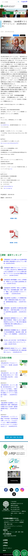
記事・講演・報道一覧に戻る (14, 437)
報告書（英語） (14, 218)
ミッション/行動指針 (9, 520)
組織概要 (21, 522)
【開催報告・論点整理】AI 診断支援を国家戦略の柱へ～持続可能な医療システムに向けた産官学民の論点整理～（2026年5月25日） (15, 310)
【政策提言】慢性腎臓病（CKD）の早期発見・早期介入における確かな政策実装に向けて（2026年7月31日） (15, 281)
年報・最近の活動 (8, 524)
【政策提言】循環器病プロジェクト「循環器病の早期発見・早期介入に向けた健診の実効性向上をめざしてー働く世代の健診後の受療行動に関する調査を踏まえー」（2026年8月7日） (15, 321)
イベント (12, 531)
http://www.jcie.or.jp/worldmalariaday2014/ (9, 143)
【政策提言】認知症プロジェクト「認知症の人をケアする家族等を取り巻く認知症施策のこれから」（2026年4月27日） (15, 350)
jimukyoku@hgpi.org (8, 186)
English (23, 1)
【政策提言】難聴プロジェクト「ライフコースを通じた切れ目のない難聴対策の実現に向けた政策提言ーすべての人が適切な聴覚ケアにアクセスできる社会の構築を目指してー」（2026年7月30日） (15, 271)
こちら (10, 168)
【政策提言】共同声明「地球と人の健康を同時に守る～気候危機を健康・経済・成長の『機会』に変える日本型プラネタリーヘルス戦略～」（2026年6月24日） (15, 290)
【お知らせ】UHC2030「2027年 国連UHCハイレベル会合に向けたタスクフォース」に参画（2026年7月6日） (15, 342)
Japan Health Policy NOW (10, 535)
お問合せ (5, 545)
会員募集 (5, 540)
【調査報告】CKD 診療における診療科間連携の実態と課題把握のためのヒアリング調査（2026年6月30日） (15, 261)
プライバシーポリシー (7, 548)
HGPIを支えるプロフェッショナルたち (13, 526)
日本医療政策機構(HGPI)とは (10, 518)
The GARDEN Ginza (5, 125)
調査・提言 (6, 531)
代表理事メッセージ (19, 520)
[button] (25, 6)
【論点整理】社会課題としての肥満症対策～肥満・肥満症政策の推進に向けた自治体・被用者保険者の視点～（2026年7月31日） (15, 300)
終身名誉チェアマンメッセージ (11, 522)
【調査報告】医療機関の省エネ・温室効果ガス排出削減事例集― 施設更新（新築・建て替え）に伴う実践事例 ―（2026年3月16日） (15, 333)
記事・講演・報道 (19, 531)
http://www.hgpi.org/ (8, 188)
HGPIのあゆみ (7, 528)
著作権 (4, 550)
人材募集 (5, 542)
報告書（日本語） (14, 242)
